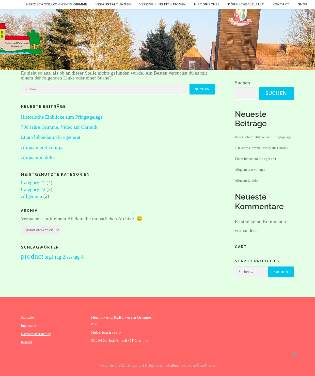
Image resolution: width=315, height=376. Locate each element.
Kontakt (281, 4)
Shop (303, 4)
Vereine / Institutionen (162, 4)
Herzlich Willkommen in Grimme (56, 4)
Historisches (207, 4)
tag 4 (78, 257)
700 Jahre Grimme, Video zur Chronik (59, 127)
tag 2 (60, 257)
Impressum (28, 326)
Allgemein (31, 196)
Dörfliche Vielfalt (246, 4)
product (32, 256)
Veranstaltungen (113, 4)
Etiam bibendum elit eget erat (50, 137)
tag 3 (69, 257)
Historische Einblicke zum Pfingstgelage (62, 117)
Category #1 (33, 182)
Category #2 (33, 189)
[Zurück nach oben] (294, 355)
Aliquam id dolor (38, 157)
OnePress (172, 365)
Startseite (27, 317)
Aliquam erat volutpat (43, 147)
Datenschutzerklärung (36, 334)
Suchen (242, 82)
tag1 (49, 257)
